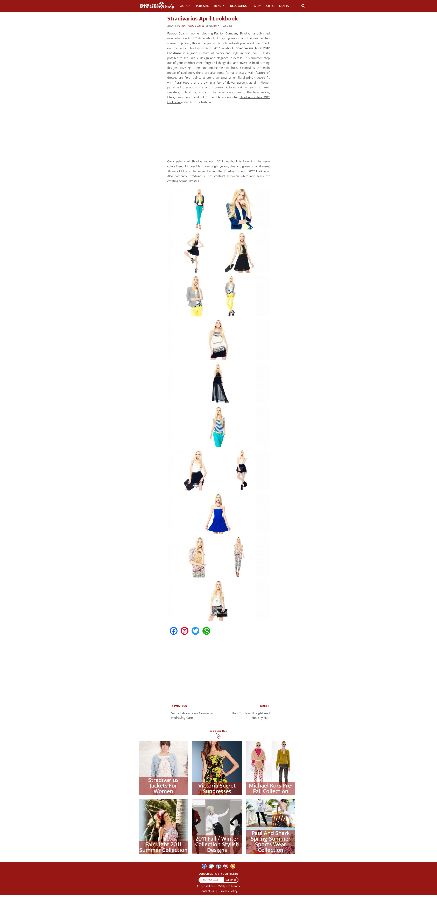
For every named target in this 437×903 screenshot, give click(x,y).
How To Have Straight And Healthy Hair (251, 715)
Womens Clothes (196, 26)
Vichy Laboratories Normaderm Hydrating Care (193, 715)
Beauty (219, 6)
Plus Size (202, 6)
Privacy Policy (228, 891)
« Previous (179, 706)
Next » (265, 706)
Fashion (185, 6)
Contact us (207, 891)
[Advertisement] (218, 132)
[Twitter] (211, 866)
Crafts (284, 6)
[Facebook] (204, 866)
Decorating (238, 6)
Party (256, 6)
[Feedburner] (232, 866)
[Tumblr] (218, 866)
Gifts (270, 6)
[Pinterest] (225, 866)
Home (184, 26)
